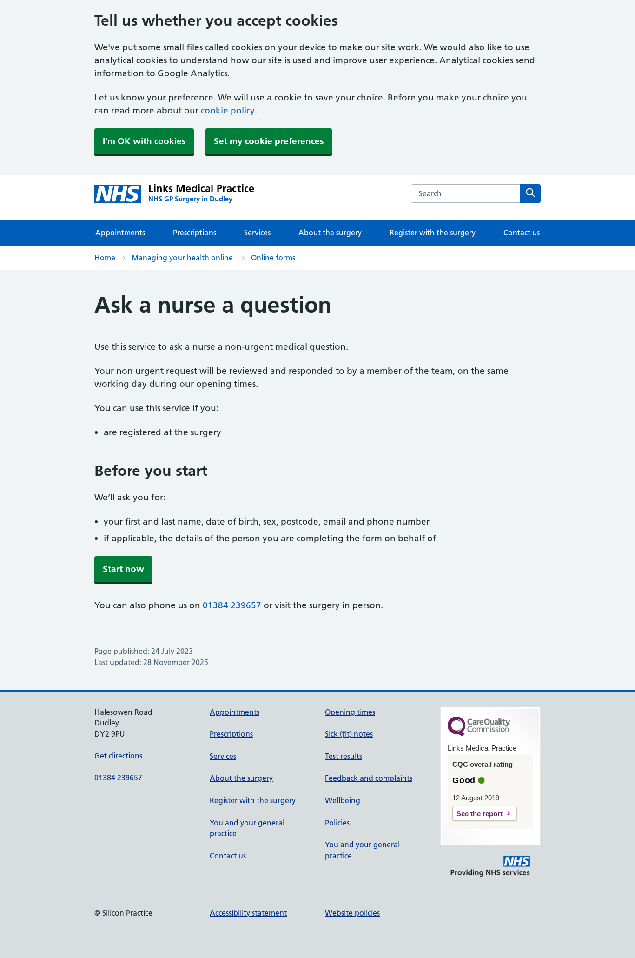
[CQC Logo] (479, 734)
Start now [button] (123, 569)
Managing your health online (183, 257)
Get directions (118, 755)
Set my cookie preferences (269, 141)
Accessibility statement (248, 913)
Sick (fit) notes (349, 733)
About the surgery (330, 232)
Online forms (273, 257)
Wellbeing (342, 800)
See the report (479, 814)
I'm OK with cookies (144, 141)
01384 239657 (232, 605)
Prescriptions (194, 232)
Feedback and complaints (368, 778)
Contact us (521, 232)
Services (257, 232)
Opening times (350, 712)
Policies (337, 822)
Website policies (352, 913)
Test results (343, 756)
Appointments (120, 232)
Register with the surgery (433, 232)
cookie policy (228, 110)
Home (104, 257)
